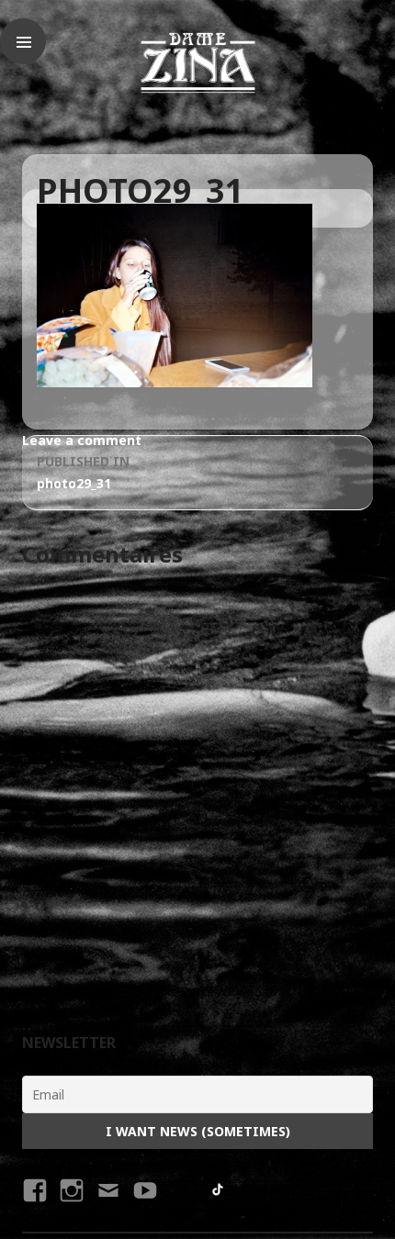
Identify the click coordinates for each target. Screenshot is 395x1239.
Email (108, 1206)
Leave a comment (81, 440)
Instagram (71, 1206)
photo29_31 (83, 472)
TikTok (218, 1190)
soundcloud (180, 1190)
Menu (23, 41)
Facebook (32, 1206)
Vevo (142, 1206)
